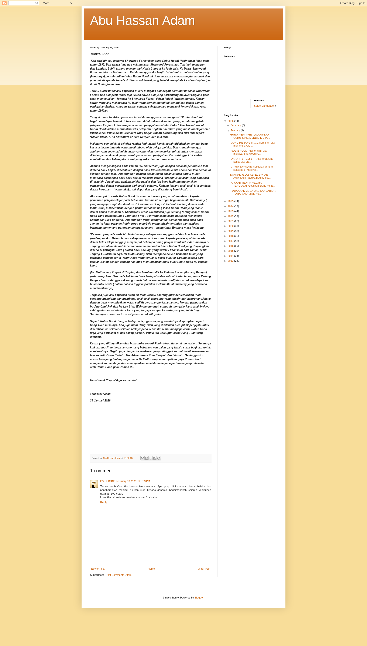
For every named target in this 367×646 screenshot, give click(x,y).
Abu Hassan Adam (142, 20)
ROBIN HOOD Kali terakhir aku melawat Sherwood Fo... (248, 152)
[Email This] (142, 458)
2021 (231, 221)
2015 (231, 250)
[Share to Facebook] (154, 458)
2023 (231, 211)
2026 (231, 121)
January (236, 130)
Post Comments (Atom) (119, 574)
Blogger (199, 597)
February (236, 125)
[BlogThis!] (146, 458)
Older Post (204, 568)
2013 (231, 260)
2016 (231, 246)
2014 (231, 255)
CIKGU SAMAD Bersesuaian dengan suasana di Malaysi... (252, 168)
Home (151, 568)
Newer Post (97, 568)
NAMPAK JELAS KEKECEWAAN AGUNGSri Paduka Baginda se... (250, 176)
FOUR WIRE (107, 481)
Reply (103, 502)
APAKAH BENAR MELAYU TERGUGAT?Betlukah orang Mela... (252, 184)
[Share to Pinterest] (159, 458)
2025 (231, 201)
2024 (231, 206)
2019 (231, 231)
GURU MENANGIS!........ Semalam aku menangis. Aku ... (252, 144)
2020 (231, 226)
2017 (231, 241)
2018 (231, 236)
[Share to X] (150, 458)
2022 (231, 216)
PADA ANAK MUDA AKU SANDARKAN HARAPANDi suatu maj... (253, 192)
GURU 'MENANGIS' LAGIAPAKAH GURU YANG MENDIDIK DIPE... (250, 136)
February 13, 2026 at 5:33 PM (133, 481)
